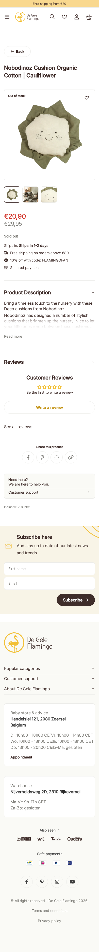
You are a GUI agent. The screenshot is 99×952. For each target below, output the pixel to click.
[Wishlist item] (87, 98)
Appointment (21, 757)
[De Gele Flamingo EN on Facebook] (27, 882)
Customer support (21, 678)
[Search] (52, 17)
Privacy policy (49, 921)
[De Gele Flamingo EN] (27, 17)
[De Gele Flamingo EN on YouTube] (72, 882)
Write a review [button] (49, 407)
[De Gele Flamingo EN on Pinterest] (42, 882)
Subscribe (72, 599)
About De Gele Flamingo (27, 688)
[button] (6, 17)
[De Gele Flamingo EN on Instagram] (57, 882)
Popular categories (22, 668)
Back (20, 51)
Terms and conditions (49, 910)
